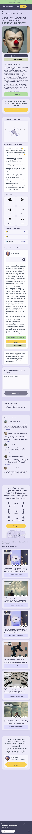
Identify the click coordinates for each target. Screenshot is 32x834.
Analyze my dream (17, 56)
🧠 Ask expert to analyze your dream (16, 341)
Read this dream (16, 666)
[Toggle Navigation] (29, 7)
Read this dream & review (16, 574)
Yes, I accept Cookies (8, 831)
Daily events (12, 11)
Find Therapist (16, 94)
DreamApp (4, 11)
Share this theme (17, 59)
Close (29, 831)
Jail (18, 11)
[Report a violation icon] (19, 64)
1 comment (7, 429)
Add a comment (16, 393)
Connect (18, 2)
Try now (23, 6)
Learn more (4, 827)
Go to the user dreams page (9, 546)
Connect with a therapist (17, 337)
